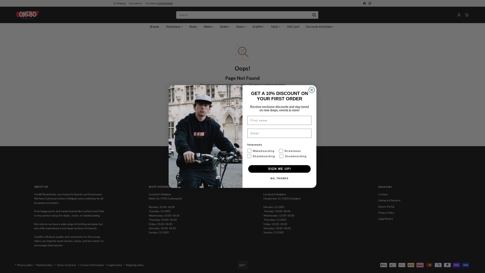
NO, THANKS (280, 178)
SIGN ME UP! (279, 168)
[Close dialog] (311, 90)
